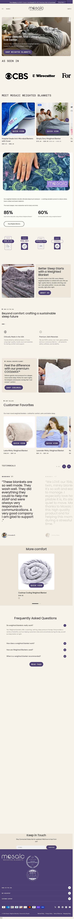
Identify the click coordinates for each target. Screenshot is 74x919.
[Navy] (27, 598)
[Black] (21, 598)
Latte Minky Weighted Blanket (16, 450)
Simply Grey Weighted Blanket (48, 138)
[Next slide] (67, 120)
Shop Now (61, 2)
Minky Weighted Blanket (28, 593)
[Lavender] (23, 598)
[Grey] (19, 598)
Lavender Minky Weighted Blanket (50, 450)
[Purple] (32, 598)
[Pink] (30, 598)
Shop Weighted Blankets (14, 224)
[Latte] (25, 598)
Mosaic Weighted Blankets (12, 913)
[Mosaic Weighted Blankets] (36, 8)
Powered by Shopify (24, 913)
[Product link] (18, 119)
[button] (3, 9)
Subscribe (51, 847)
